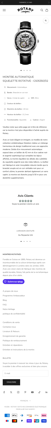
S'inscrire (11, 382)
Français (24, 401)
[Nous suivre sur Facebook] (4, 392)
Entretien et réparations (13, 345)
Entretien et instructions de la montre (18, 349)
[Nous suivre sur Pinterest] (25, 392)
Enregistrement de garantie (14, 336)
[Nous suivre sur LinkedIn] (46, 392)
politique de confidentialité (14, 313)
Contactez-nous (9, 327)
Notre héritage (9, 309)
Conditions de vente (11, 322)
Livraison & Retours (11, 331)
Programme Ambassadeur (14, 295)
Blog (5, 300)
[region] (25, 229)
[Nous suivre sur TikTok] (39, 392)
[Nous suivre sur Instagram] (18, 392)
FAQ (5, 304)
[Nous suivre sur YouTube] (32, 392)
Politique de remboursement (15, 340)
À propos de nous (10, 291)
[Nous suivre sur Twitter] (11, 392)
